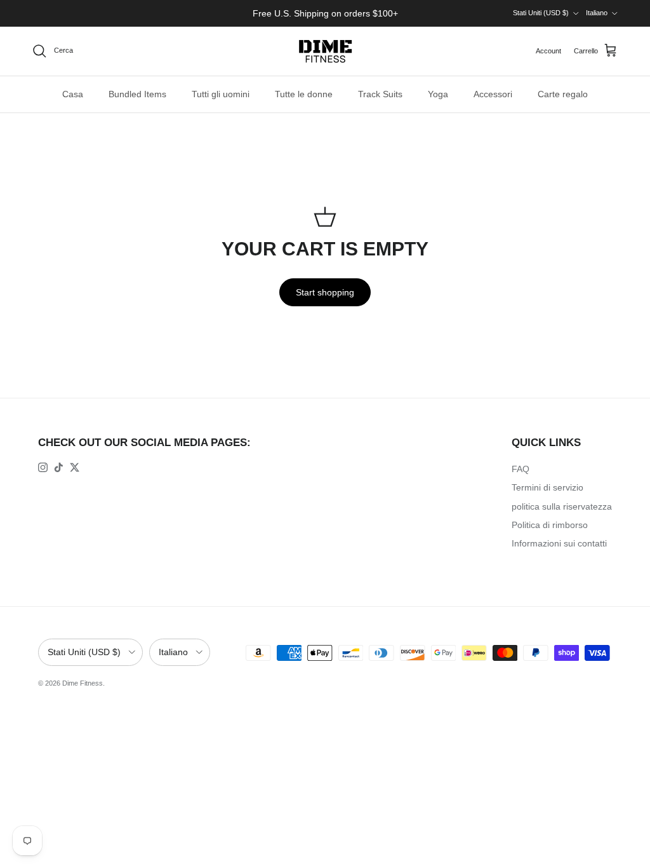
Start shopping (325, 292)
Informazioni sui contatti (559, 543)
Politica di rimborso (550, 525)
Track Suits (380, 94)
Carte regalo (563, 94)
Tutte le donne (304, 94)
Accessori (493, 94)
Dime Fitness (82, 683)
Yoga (438, 94)
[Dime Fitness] (325, 51)
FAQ (520, 469)
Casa (72, 94)
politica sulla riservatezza (562, 506)
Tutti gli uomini (220, 94)
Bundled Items (137, 94)
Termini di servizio (547, 487)
